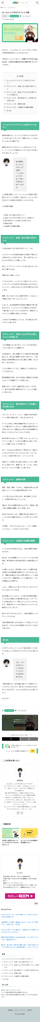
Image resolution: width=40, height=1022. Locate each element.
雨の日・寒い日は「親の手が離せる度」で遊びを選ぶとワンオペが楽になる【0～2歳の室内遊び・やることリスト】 (20, 946)
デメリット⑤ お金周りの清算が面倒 (20, 107)
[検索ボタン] (37, 2)
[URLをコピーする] (29, 739)
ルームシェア (14, 16)
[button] (11, 739)
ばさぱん (20, 780)
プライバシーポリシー (20, 1010)
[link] (18, 812)
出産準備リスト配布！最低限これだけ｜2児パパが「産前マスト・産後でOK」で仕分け (19, 923)
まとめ (9, 110)
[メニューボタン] (2, 2)
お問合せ (29, 1010)
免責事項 (10, 1010)
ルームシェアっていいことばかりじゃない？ (18, 959)
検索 (36, 903)
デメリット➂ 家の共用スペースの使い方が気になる (21, 970)
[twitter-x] (21, 812)
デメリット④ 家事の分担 (16, 104)
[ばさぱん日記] (20, 2)
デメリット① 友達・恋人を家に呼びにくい (18, 962)
